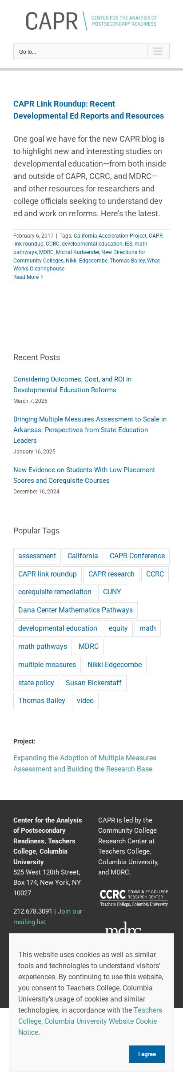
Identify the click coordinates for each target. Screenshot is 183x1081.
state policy (36, 683)
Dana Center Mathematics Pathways (75, 610)
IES (128, 244)
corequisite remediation (55, 592)
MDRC (46, 252)
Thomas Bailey (127, 261)
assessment (37, 556)
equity (118, 628)
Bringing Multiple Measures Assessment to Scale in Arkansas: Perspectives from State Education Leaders (90, 430)
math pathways (42, 646)
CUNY (112, 592)
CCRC (53, 244)
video (85, 700)
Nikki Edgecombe (86, 261)
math (147, 628)
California (83, 556)
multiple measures (47, 664)
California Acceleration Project (110, 236)
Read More (26, 277)
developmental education (92, 244)
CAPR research (111, 574)
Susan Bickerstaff (94, 683)
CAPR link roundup (47, 574)
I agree (147, 1054)
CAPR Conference (137, 556)
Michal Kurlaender (77, 252)
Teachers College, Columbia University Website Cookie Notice (90, 1021)
